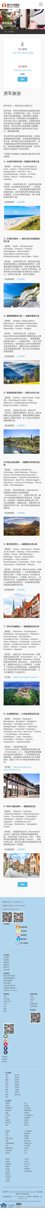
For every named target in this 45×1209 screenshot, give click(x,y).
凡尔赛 (7, 1115)
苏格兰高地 (9, 1138)
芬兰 (6, 1087)
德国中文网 (19, 1194)
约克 (6, 1146)
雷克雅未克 (28, 1171)
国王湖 (7, 1105)
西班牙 (17, 1082)
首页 (5, 32)
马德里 (7, 1161)
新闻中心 (6, 967)
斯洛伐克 (18, 1094)
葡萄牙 (17, 1085)
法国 (6, 1075)
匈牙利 (17, 1080)
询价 (22, 79)
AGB (10, 1192)
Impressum (32, 1192)
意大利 (17, 1075)
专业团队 (6, 957)
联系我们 (6, 960)
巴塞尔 (26, 1166)
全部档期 (21, 202)
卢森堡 (17, 1090)
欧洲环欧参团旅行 (9, 978)
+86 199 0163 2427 (13, 909)
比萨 (6, 1125)
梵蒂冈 (17, 1092)
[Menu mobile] (41, 5)
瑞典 (6, 1090)
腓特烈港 (27, 1133)
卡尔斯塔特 (28, 1131)
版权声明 (5, 1192)
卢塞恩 (7, 1181)
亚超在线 (26, 1194)
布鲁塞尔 (8, 1110)
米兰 (25, 1103)
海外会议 (12, 985)
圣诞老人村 (28, 1143)
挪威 (6, 1080)
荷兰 (6, 1092)
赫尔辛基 (27, 1141)
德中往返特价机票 (9, 976)
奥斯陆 (26, 1136)
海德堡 (7, 1103)
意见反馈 (6, 970)
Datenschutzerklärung (20, 1192)
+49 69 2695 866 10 (19, 905)
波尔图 (7, 1171)
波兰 (6, 1082)
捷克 (6, 1094)
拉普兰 (26, 1148)
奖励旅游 (12, 988)
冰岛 (6, 1097)
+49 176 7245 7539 (22, 53)
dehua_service (22, 70)
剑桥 (6, 1141)
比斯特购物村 (9, 1143)
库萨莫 (7, 1159)
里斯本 (7, 1166)
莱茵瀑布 (27, 1169)
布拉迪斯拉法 (28, 1115)
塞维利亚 (8, 1164)
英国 (6, 1085)
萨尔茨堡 (27, 1108)
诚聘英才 (6, 965)
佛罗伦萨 (8, 1122)
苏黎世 (7, 1174)
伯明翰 (7, 1131)
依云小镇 (27, 1164)
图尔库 (7, 1153)
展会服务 (6, 988)
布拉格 (26, 1113)
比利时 (17, 1087)
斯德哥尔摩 (9, 1148)
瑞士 (6, 1077)
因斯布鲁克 (28, 1110)
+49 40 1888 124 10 (16, 902)
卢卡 (25, 1153)
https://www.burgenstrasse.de (25, 677)
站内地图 (40, 1192)
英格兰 (26, 1122)
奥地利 (17, 1077)
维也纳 (26, 1105)
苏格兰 (26, 1120)
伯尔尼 (26, 1161)
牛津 (6, 1136)
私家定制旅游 (8, 980)
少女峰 (7, 1178)
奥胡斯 (26, 1138)
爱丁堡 (26, 1125)
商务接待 (6, 962)
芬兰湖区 (27, 1146)
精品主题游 (7, 983)
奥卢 (25, 1150)
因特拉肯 (8, 1176)
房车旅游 (11, 32)
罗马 (6, 1118)
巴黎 (6, 1113)
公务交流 (6, 985)
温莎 (6, 1133)
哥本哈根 (8, 1150)
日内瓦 (26, 1159)
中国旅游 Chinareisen (11, 990)
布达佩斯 (27, 1118)
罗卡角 (7, 1169)
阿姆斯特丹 (9, 1108)
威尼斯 (7, 1120)
